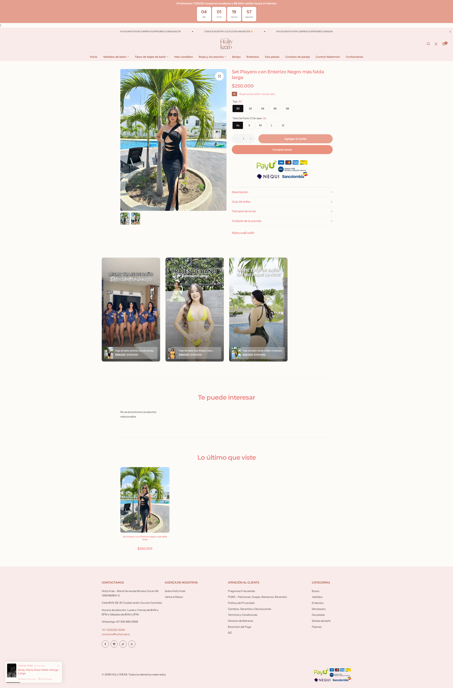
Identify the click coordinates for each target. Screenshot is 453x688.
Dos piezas (318, 614)
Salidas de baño (321, 620)
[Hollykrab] (226, 44)
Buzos (315, 591)
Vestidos (317, 597)
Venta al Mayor (174, 597)
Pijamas (317, 626)
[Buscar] (428, 44)
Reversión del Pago (239, 626)
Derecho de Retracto (240, 620)
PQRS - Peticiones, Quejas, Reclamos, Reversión (257, 597)
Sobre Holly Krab (175, 591)
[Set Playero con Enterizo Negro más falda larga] (145, 500)
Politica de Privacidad (241, 603)
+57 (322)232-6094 (113, 629)
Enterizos (317, 603)
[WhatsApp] (131, 644)
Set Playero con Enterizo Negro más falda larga (145, 538)
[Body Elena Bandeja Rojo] (9, 662)
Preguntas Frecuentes (241, 591)
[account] (436, 44)
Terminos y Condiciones (242, 614)
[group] (173, 140)
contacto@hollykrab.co (116, 634)
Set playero (319, 609)
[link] (58, 660)
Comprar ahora (282, 149)
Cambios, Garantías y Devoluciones (249, 609)
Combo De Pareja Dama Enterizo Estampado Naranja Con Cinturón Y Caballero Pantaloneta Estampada (35, 669)
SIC (230, 632)
